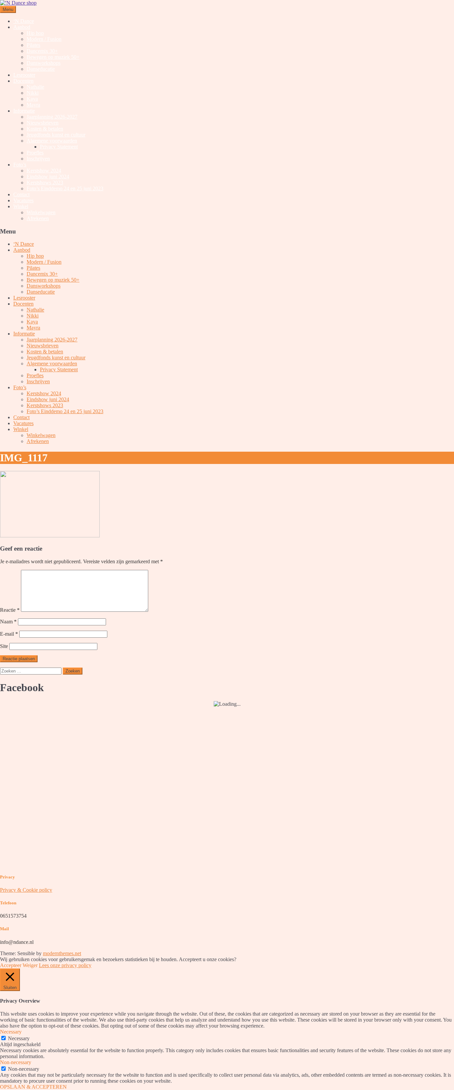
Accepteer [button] (10, 965)
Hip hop (35, 33)
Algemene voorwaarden (52, 140)
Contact (21, 194)
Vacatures (23, 200)
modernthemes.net (62, 953)
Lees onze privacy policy (65, 965)
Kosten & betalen (45, 129)
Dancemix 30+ (42, 51)
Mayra (33, 105)
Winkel (20, 206)
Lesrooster (24, 75)
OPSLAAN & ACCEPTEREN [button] (33, 1087)
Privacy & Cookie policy (26, 890)
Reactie (10, 610)
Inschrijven (38, 158)
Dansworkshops (43, 63)
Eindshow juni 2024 (48, 176)
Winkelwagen (41, 212)
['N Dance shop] (18, 3)
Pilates (33, 45)
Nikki (33, 93)
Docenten (23, 81)
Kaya (32, 99)
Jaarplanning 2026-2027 (52, 117)
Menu (8, 9)
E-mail (9, 634)
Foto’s (19, 164)
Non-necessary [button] (15, 1062)
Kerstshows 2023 (45, 182)
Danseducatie (41, 69)
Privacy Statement (59, 146)
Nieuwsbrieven (42, 123)
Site (4, 646)
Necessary (19, 1038)
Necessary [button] (11, 1032)
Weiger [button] (30, 965)
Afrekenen (38, 218)
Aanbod (21, 27)
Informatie (24, 111)
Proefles (35, 152)
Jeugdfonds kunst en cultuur (56, 134)
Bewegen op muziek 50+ (53, 57)
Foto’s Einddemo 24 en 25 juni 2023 (65, 188)
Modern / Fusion (44, 39)
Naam (8, 621)
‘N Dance (23, 21)
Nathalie (35, 87)
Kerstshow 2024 (44, 170)
